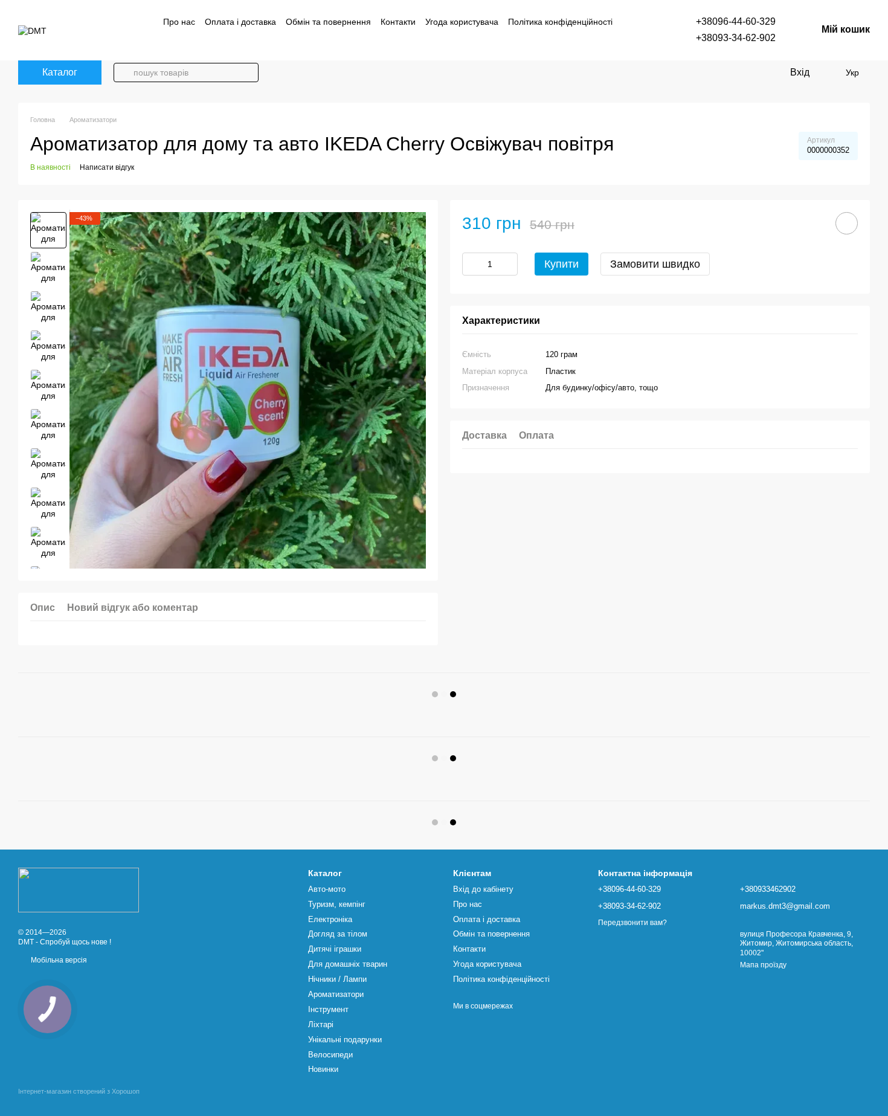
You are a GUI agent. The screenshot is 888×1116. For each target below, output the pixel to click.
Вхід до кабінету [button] (483, 889)
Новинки (323, 1069)
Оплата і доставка (240, 22)
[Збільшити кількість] (508, 264)
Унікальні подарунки (345, 1039)
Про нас (179, 22)
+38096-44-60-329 (736, 21)
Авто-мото (327, 889)
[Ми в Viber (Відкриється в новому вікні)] (168, 40)
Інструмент (328, 1009)
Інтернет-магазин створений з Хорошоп (79, 1091)
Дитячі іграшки (334, 948)
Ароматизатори (336, 994)
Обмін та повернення (328, 22)
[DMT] (78, 889)
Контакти (398, 22)
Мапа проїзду (763, 965)
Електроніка (330, 919)
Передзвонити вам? (632, 922)
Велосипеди (330, 1054)
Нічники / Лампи (337, 979)
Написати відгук (107, 167)
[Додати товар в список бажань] (846, 223)
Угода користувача (461, 22)
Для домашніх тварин (347, 964)
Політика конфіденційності (560, 22)
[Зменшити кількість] (471, 264)
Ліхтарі (320, 1024)
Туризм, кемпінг (336, 904)
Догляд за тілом (337, 933)
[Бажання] (828, 72)
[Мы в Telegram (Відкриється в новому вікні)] (182, 40)
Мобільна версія (58, 960)
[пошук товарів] (123, 72)
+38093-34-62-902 (736, 38)
